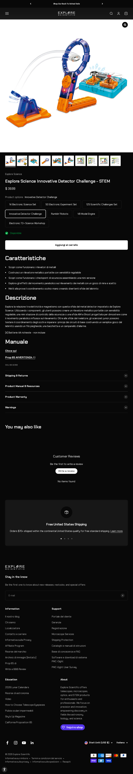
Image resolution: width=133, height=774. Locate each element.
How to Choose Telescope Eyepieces (25, 704)
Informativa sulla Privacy (18, 640)
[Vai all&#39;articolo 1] (10, 161)
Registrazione (59, 628)
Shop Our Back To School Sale (66, 4)
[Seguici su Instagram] (15, 743)
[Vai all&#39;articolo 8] (92, 161)
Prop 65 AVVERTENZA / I (20, 357)
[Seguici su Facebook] (7, 743)
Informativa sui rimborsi (16, 758)
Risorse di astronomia (17, 693)
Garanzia (56, 622)
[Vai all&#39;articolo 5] (57, 161)
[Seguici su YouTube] (24, 743)
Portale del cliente (61, 616)
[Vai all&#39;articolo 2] (22, 161)
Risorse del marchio (15, 651)
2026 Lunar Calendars (17, 687)
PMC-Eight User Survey (64, 667)
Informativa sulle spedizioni (45, 761)
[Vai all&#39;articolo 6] (69, 161)
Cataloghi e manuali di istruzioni (69, 645)
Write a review (66, 471)
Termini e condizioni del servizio (46, 758)
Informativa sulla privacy (17, 761)
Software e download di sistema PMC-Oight (69, 659)
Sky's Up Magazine (15, 716)
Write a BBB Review (15, 669)
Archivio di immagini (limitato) (20, 657)
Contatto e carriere (15, 634)
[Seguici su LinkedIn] (32, 743)
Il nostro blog (12, 616)
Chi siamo (10, 622)
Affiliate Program (14, 645)
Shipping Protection (62, 640)
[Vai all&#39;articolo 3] (34, 161)
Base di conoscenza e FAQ (66, 651)
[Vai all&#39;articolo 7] (80, 161)
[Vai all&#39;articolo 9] (104, 161)
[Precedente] (30, 3)
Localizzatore (12, 628)
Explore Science (13, 174)
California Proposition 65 (18, 722)
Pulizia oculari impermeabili (19, 710)
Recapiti (67, 761)
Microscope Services (63, 634)
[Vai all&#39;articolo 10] (115, 161)
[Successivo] (102, 3)
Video (8, 699)
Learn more (116, 531)
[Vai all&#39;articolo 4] (45, 161)
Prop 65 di (10, 663)
